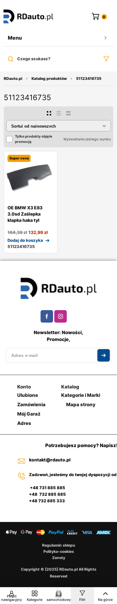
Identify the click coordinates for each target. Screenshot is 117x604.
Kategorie (34, 599)
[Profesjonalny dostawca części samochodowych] (28, 17)
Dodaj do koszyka (25, 240)
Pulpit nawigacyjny (11, 598)
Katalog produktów (49, 78)
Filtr (82, 599)
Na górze (105, 599)
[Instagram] (60, 316)
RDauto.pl (13, 78)
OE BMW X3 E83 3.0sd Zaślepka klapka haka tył (24, 214)
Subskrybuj (103, 355)
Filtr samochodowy (58, 598)
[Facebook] (47, 316)
